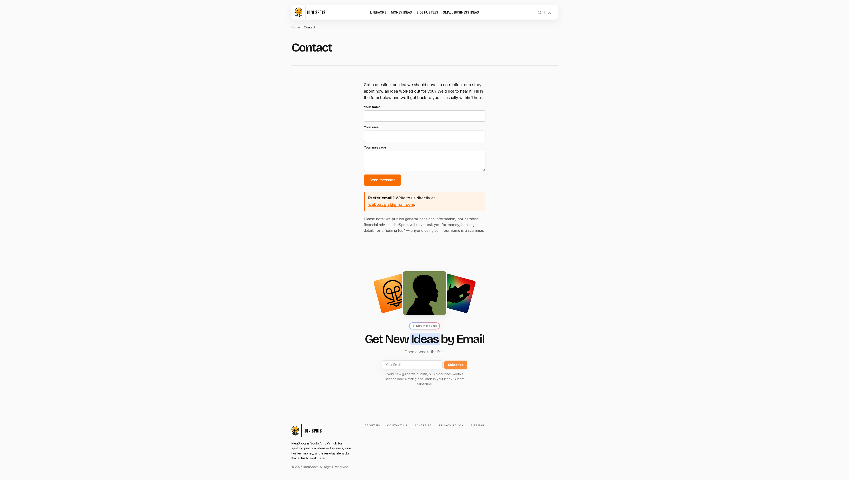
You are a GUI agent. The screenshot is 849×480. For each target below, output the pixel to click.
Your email (372, 127)
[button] (539, 12)
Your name (372, 107)
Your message (375, 147)
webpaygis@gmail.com (391, 204)
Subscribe (455, 365)
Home (295, 27)
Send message (383, 180)
